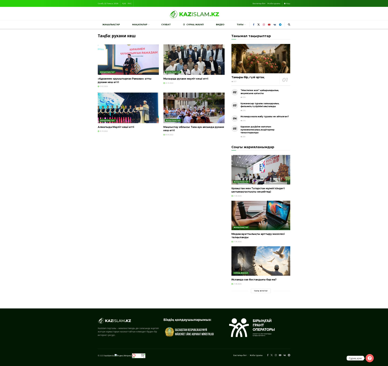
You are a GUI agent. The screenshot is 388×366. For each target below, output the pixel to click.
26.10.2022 (169, 83)
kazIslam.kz (109, 355)
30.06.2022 (169, 134)
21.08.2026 (237, 196)
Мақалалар (139, 24)
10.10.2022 (103, 131)
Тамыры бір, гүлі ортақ (247, 77)
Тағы (240, 24)
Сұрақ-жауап (195, 24)
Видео (220, 24)
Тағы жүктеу (261, 291)
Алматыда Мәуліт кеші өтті (116, 127)
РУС (130, 3)
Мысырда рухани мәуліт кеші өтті (185, 78)
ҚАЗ (124, 3)
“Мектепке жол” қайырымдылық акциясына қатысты (260, 92)
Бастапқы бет (259, 3)
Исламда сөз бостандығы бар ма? (253, 279)
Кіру (288, 3)
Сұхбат (166, 24)
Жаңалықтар (111, 24)
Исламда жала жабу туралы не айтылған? (265, 116)
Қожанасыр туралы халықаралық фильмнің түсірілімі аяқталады (260, 105)
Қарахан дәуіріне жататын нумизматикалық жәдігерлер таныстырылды (257, 129)
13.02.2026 (103, 86)
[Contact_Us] (370, 358)
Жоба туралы (273, 3)
